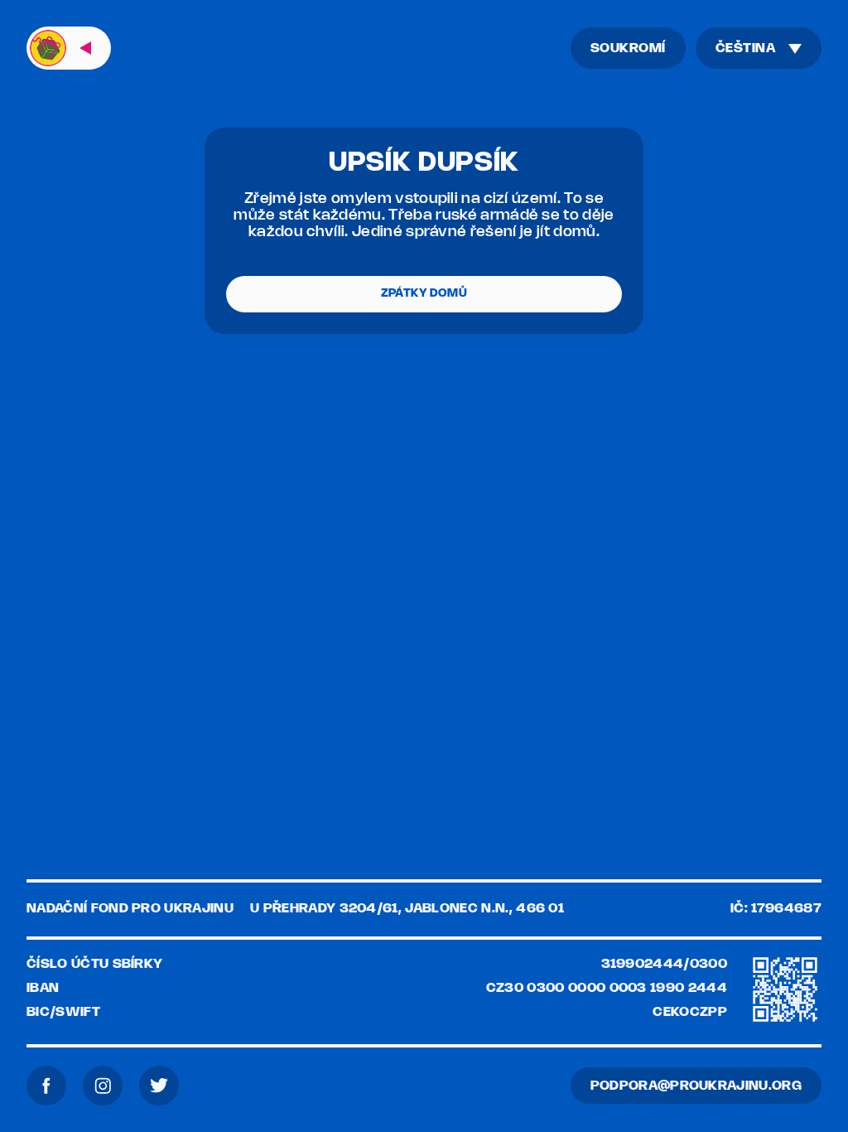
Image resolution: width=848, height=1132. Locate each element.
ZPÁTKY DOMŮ (424, 293)
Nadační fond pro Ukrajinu (130, 908)
